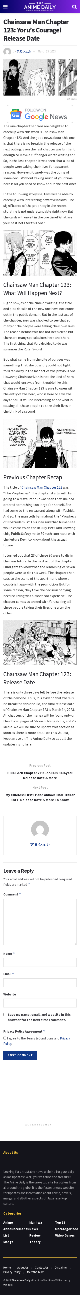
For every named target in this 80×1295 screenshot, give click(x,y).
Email (8, 974)
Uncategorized (66, 1229)
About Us (22, 1267)
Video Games (65, 1235)
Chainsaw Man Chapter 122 (42, 487)
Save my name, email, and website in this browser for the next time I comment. (39, 1017)
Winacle (7, 1284)
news (33, 1229)
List (6, 1235)
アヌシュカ (23, 51)
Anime (8, 1222)
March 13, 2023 (47, 51)
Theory (35, 1242)
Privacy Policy (11, 1272)
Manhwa (35, 1222)
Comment (12, 894)
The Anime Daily (21, 1280)
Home (7, 1267)
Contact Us (41, 1267)
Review (35, 1235)
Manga (8, 1242)
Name (9, 953)
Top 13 (60, 1222)
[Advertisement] (40, 1092)
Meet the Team (35, 1272)
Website (9, 994)
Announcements (16, 1229)
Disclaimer (61, 1267)
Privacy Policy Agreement (24, 1031)
